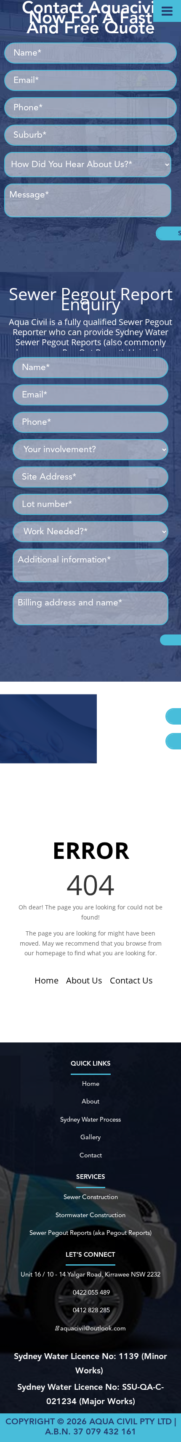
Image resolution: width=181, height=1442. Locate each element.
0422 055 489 (91, 1293)
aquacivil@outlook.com (93, 1329)
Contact (91, 1156)
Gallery (90, 1138)
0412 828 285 (91, 1311)
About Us (84, 980)
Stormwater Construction (90, 1216)
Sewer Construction (91, 1197)
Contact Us (131, 980)
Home (47, 980)
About (90, 1102)
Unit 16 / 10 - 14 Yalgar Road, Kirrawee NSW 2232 (90, 1275)
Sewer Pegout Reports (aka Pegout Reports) (90, 1233)
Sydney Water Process (90, 1120)
